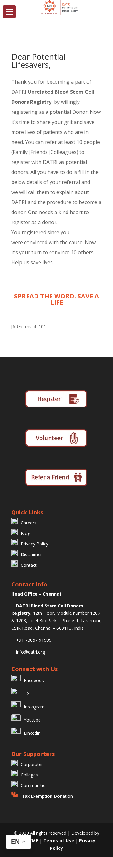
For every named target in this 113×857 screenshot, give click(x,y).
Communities (34, 785)
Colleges (29, 775)
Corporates (32, 764)
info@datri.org (30, 652)
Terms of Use (59, 841)
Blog (25, 533)
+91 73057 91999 (33, 640)
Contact (29, 565)
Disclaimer (31, 554)
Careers (28, 523)
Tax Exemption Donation (47, 796)
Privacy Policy (34, 544)
